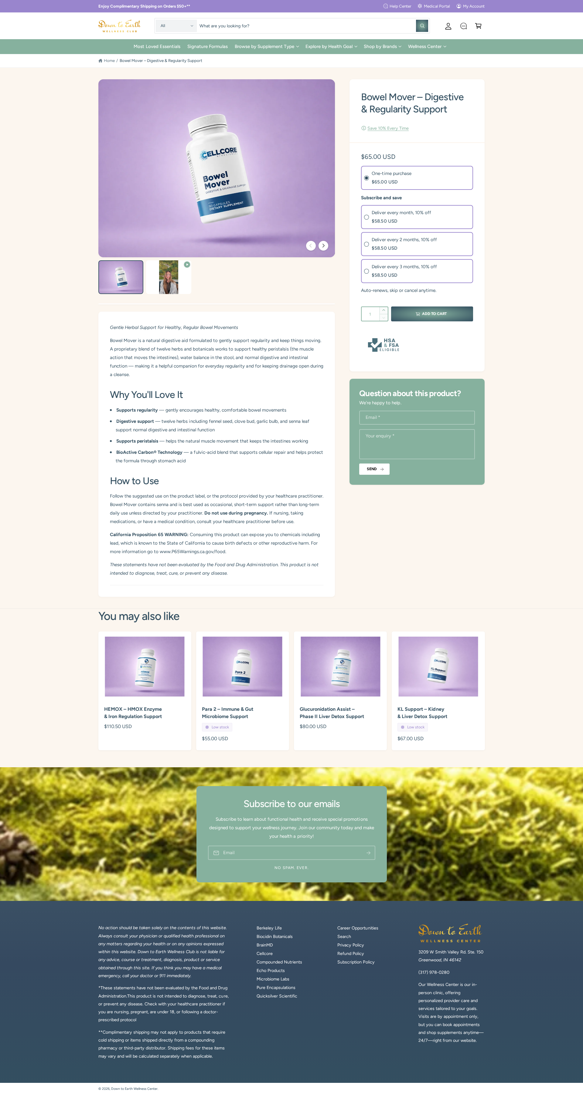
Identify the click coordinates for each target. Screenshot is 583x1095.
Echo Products (271, 970)
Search (344, 936)
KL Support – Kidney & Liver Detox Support (422, 712)
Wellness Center (425, 46)
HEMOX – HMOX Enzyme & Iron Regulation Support (133, 712)
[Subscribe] (368, 853)
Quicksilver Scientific (277, 996)
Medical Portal (437, 6)
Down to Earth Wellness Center (134, 1089)
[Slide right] (323, 246)
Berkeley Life (269, 928)
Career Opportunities (357, 928)
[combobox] (313, 25)
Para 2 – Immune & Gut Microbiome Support (227, 712)
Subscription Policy (355, 962)
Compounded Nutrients (279, 962)
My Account (474, 6)
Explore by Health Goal (329, 46)
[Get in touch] (463, 25)
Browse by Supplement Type (264, 46)
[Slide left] (311, 246)
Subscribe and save (381, 197)
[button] (478, 25)
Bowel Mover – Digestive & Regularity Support (161, 60)
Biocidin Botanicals (275, 936)
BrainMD (265, 945)
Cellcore (265, 953)
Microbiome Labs (273, 979)
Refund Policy (350, 953)
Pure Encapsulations (276, 987)
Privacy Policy (350, 945)
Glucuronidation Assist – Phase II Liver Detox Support (332, 712)
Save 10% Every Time (388, 128)
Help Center (400, 6)
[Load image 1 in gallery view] (120, 277)
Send (372, 469)
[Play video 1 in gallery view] (168, 277)
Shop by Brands (380, 46)
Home (109, 60)
